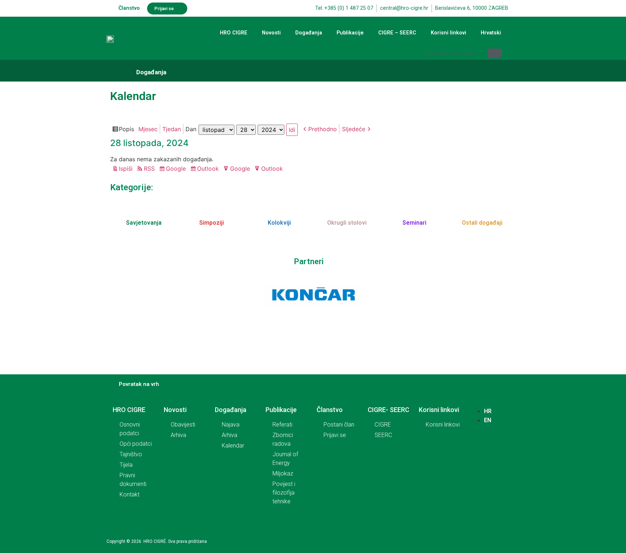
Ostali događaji (482, 222)
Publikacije (350, 33)
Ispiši (127, 169)
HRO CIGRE (233, 33)
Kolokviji (279, 222)
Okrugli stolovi (347, 222)
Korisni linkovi (448, 33)
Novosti (271, 33)
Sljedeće (353, 129)
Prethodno (322, 129)
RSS (149, 168)
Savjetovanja (144, 222)
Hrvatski (491, 33)
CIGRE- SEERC (388, 409)
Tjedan (171, 129)
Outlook (209, 169)
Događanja (308, 33)
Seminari (414, 222)
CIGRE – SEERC (397, 33)
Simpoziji (211, 222)
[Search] (495, 53)
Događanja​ (151, 72)
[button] (167, 8)
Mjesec (148, 129)
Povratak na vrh (139, 384)
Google (177, 169)
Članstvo (129, 8)
